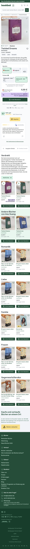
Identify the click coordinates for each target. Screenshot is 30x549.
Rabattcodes (5, 465)
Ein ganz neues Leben (22, 263)
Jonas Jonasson (5, 397)
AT (8, 545)
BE (24, 545)
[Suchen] (27, 10)
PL (27, 545)
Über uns (4, 472)
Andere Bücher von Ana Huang (8, 213)
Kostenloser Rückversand (15, 541)
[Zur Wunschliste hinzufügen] (27, 48)
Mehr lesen (3, 62)
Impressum (15, 539)
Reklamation (5, 462)
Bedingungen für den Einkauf (15, 528)
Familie (4, 312)
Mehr (24, 71)
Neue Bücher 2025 (7, 443)
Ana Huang (4, 50)
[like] (4, 136)
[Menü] (27, 5)
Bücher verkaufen (6, 450)
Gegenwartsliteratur (11, 377)
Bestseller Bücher (6, 438)
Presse (3, 475)
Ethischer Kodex (15, 536)
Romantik (5, 247)
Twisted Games (20, 196)
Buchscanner (5, 455)
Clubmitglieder (23, 95)
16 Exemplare (10, 85)
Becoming (19, 329)
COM (11, 545)
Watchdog (4, 441)
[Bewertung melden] (22, 136)
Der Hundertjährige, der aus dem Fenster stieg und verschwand (8, 396)
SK (5, 545)
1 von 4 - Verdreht (5, 52)
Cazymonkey (21, 124)
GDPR (15, 533)
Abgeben (12, 46)
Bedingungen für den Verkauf (15, 531)
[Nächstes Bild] (26, 31)
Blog (2, 482)
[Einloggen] (21, 5)
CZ (3, 545)
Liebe (4, 279)
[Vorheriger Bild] (3, 31)
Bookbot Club (5, 488)
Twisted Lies (19, 231)
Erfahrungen (5, 477)
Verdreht (5, 155)
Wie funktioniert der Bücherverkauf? (12, 453)
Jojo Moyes (4, 267)
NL (19, 545)
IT (16, 545)
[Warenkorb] (24, 5)
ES (14, 545)
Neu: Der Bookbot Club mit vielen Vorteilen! (12, 1)
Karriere (3, 479)
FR (21, 545)
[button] (15, 30)
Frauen (4, 345)
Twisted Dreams (11, 84)
